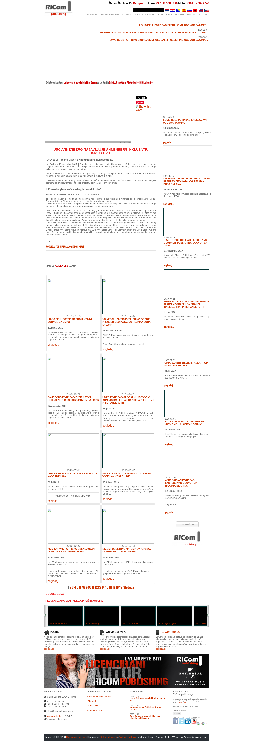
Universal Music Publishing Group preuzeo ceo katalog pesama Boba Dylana (126, 322)
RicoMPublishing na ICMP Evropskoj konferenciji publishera (126, 550)
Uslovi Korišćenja (193, 737)
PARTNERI (150, 14)
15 (106, 587)
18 (117, 587)
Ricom (151, 737)
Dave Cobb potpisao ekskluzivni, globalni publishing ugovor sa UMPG (73, 398)
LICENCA (138, 14)
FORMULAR (181, 703)
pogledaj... (54, 344)
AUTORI (104, 14)
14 (103, 587)
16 (110, 587)
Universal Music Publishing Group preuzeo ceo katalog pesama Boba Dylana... (154, 32)
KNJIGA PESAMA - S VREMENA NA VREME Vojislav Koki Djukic (126, 475)
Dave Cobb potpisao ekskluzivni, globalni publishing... (145, 717)
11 (93, 587)
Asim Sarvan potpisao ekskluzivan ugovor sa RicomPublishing (71, 550)
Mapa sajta (178, 737)
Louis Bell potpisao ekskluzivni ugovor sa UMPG (70, 320)
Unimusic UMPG (94, 706)
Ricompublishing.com (76, 737)
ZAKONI (128, 14)
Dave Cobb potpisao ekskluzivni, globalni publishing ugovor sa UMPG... (159, 40)
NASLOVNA (92, 14)
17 (114, 587)
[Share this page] (146, 109)
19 (120, 587)
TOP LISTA (203, 14)
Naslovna (142, 737)
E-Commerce (171, 631)
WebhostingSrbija (127, 737)
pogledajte (49, 649)
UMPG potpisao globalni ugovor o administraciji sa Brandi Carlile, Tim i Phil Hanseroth (128, 400)
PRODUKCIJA (116, 14)
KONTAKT (191, 14)
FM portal (91, 701)
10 (89, 587)
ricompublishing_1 (56, 716)
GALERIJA (180, 14)
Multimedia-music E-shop (99, 696)
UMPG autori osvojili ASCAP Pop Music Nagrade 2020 (186, 364)
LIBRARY (169, 14)
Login (205, 737)
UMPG (160, 14)
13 (99, 587)
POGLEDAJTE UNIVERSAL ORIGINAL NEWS (65, 246)
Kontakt (168, 737)
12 (96, 587)
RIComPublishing (108, 737)
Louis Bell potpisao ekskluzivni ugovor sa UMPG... (174, 25)
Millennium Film (94, 710)
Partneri (159, 737)
